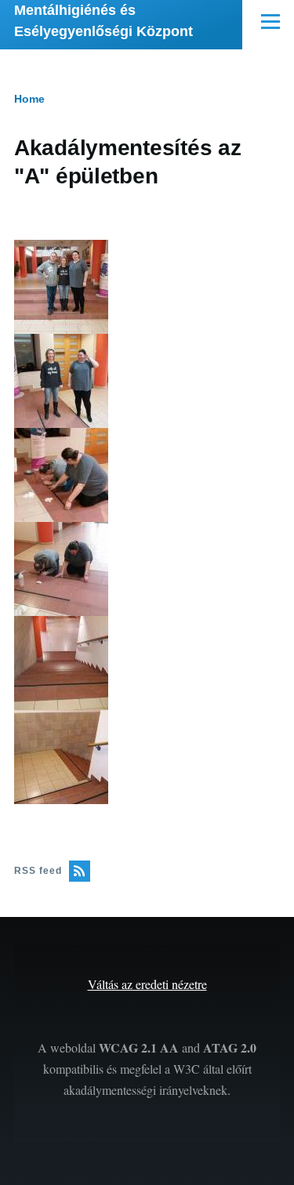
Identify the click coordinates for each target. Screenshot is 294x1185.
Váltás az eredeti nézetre (147, 984)
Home (29, 98)
